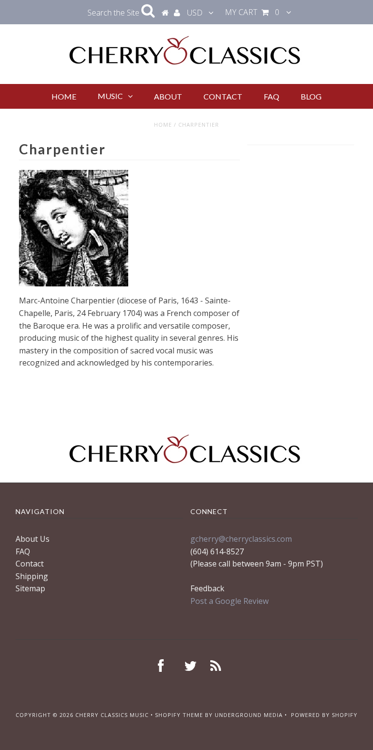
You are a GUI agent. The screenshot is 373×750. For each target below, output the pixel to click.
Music (110, 95)
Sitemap (30, 588)
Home (63, 96)
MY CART (252, 12)
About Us (33, 538)
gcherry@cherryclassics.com (241, 538)
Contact (222, 96)
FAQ (271, 96)
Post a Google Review (229, 601)
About (168, 96)
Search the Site (114, 12)
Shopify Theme (179, 714)
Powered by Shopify (324, 714)
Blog (311, 96)
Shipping (32, 576)
